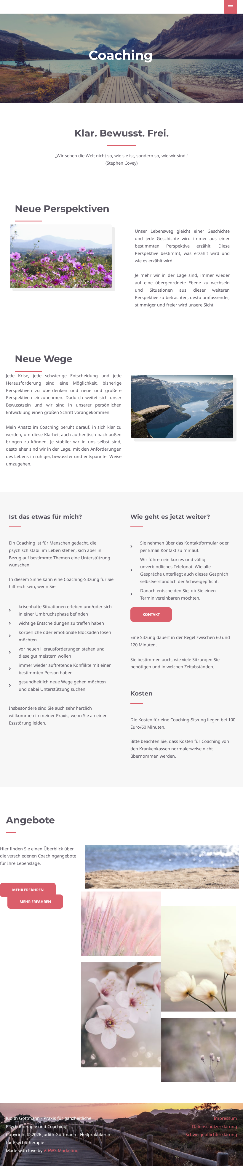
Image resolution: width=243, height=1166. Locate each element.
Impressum (225, 1118)
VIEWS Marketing (61, 1150)
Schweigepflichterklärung (211, 1134)
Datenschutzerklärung (214, 1126)
